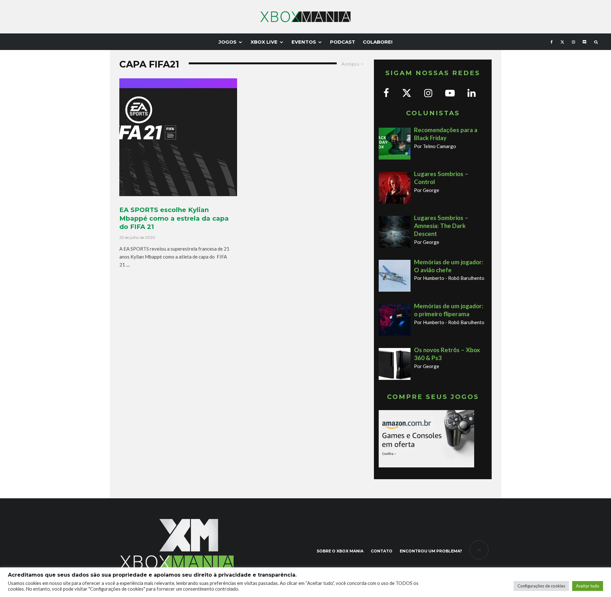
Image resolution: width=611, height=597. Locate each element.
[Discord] (584, 41)
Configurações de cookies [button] (541, 585)
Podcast (342, 42)
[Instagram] (573, 41)
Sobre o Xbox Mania (340, 551)
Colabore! (377, 42)
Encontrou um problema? (431, 551)
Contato (381, 551)
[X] (562, 41)
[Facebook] (552, 41)
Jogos (227, 42)
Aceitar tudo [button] (587, 585)
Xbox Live (263, 42)
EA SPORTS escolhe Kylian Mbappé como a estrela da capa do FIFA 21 (174, 218)
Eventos (303, 42)
